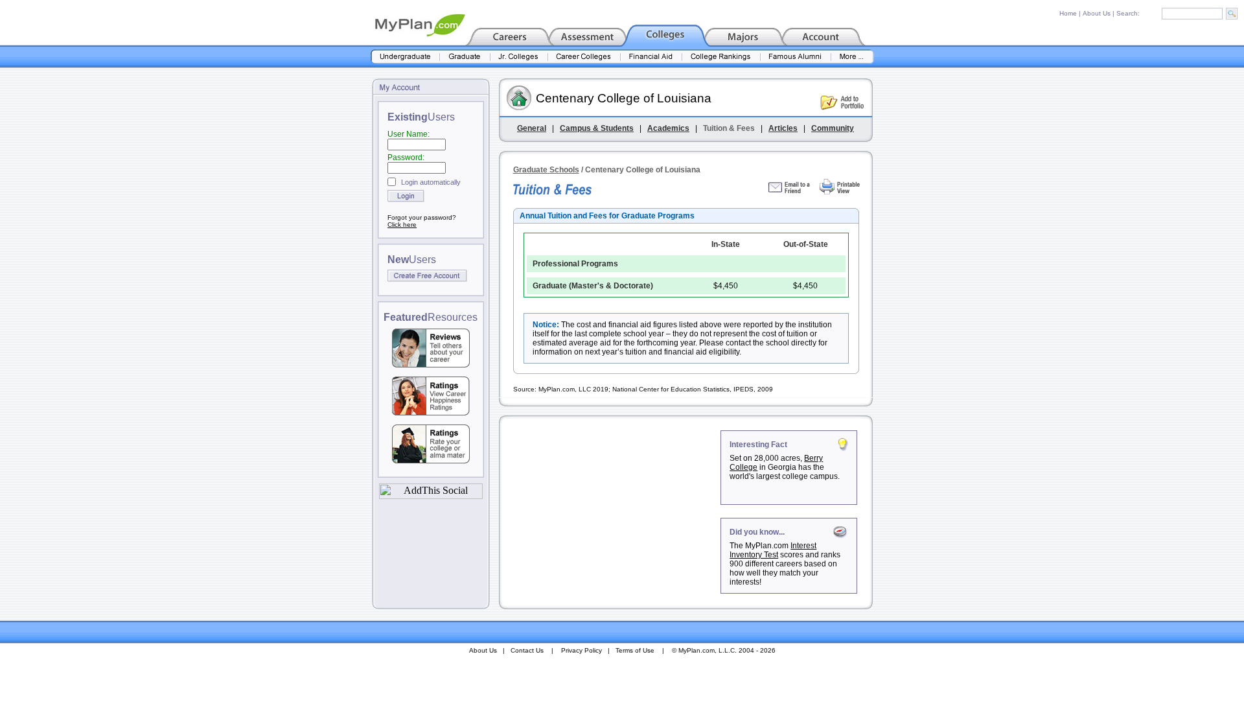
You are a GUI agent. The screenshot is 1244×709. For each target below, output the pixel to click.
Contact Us (527, 650)
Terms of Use (635, 650)
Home (1068, 13)
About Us (1097, 13)
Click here (402, 224)
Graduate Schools (546, 169)
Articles (783, 128)
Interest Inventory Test (773, 550)
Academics (668, 128)
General (531, 128)
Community (832, 128)
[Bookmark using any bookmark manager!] (431, 495)
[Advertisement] (611, 511)
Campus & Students (597, 128)
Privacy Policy (581, 650)
